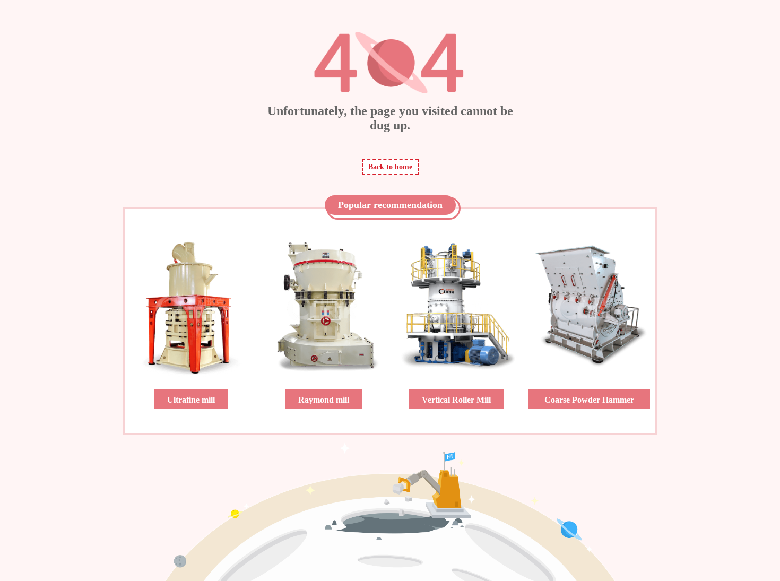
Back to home (390, 167)
